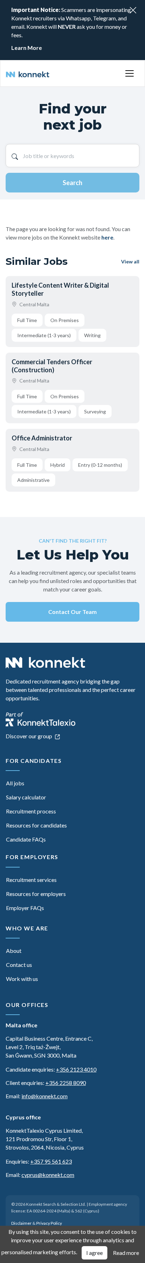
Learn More (26, 47)
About (13, 950)
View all (130, 261)
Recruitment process (31, 811)
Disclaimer (21, 1223)
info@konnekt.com (44, 1096)
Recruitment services (31, 879)
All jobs (15, 783)
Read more (126, 1252)
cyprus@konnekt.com (47, 1174)
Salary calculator (26, 797)
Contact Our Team (72, 611)
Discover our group (29, 736)
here (107, 237)
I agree (94, 1252)
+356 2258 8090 (65, 1082)
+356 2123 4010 (76, 1069)
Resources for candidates (36, 825)
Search (72, 182)
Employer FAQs (25, 907)
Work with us (22, 978)
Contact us (19, 964)
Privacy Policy (49, 1223)
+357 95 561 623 (51, 1161)
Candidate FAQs (26, 839)
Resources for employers (36, 893)
